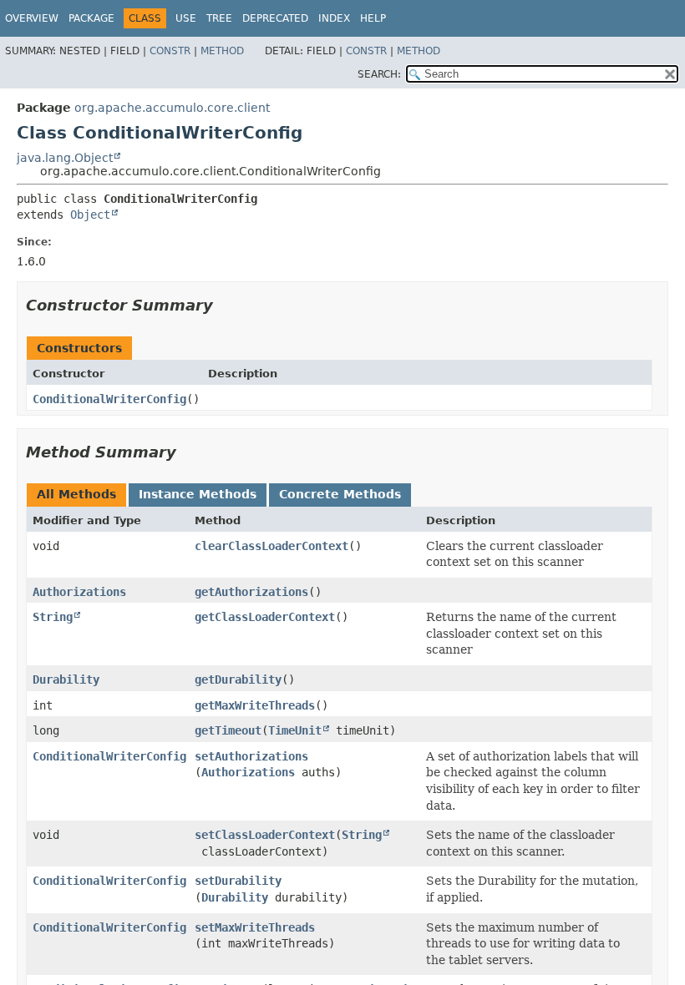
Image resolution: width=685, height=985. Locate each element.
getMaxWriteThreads (255, 705)
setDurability (238, 880)
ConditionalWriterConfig (109, 399)
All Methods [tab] (76, 494)
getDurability (238, 679)
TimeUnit (295, 730)
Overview (31, 18)
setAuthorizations (251, 756)
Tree (219, 18)
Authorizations (79, 592)
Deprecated (275, 18)
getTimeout (228, 730)
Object (90, 214)
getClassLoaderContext (265, 617)
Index (334, 18)
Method (222, 51)
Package (91, 18)
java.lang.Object (65, 157)
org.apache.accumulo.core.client (172, 107)
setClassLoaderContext (265, 834)
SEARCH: (379, 74)
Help (373, 18)
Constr (170, 51)
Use (185, 18)
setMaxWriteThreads (255, 927)
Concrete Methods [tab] (340, 494)
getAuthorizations (251, 592)
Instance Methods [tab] (197, 494)
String (53, 617)
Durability (66, 679)
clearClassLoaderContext (271, 546)
